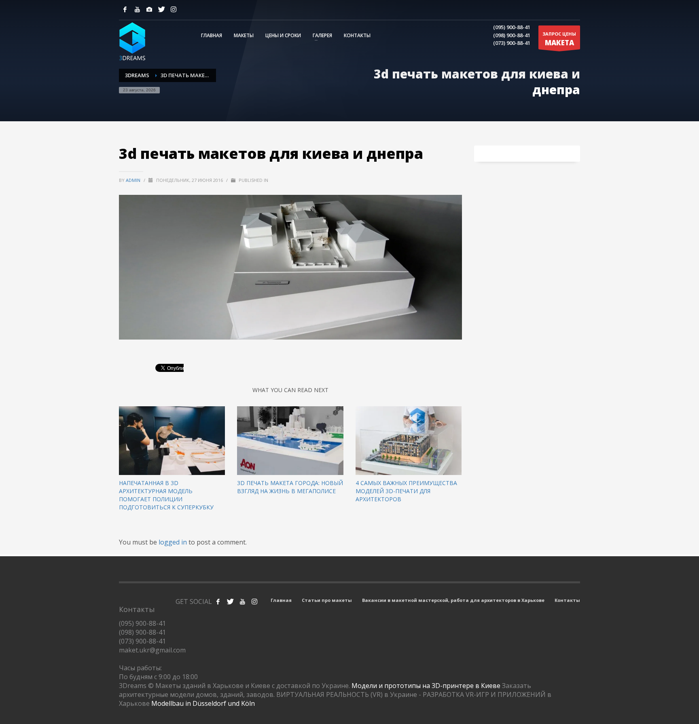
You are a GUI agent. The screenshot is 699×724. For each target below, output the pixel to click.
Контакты (567, 600)
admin (134, 180)
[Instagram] (149, 9)
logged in (174, 542)
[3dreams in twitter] (230, 601)
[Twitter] (161, 9)
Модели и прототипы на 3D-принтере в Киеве (426, 685)
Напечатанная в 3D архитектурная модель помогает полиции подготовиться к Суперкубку (166, 495)
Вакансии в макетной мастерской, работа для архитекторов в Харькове (453, 600)
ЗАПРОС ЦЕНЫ (559, 39)
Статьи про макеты (327, 600)
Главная (281, 600)
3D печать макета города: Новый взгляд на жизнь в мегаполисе (290, 487)
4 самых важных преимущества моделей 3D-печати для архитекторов (406, 491)
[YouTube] (137, 9)
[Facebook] (125, 9)
